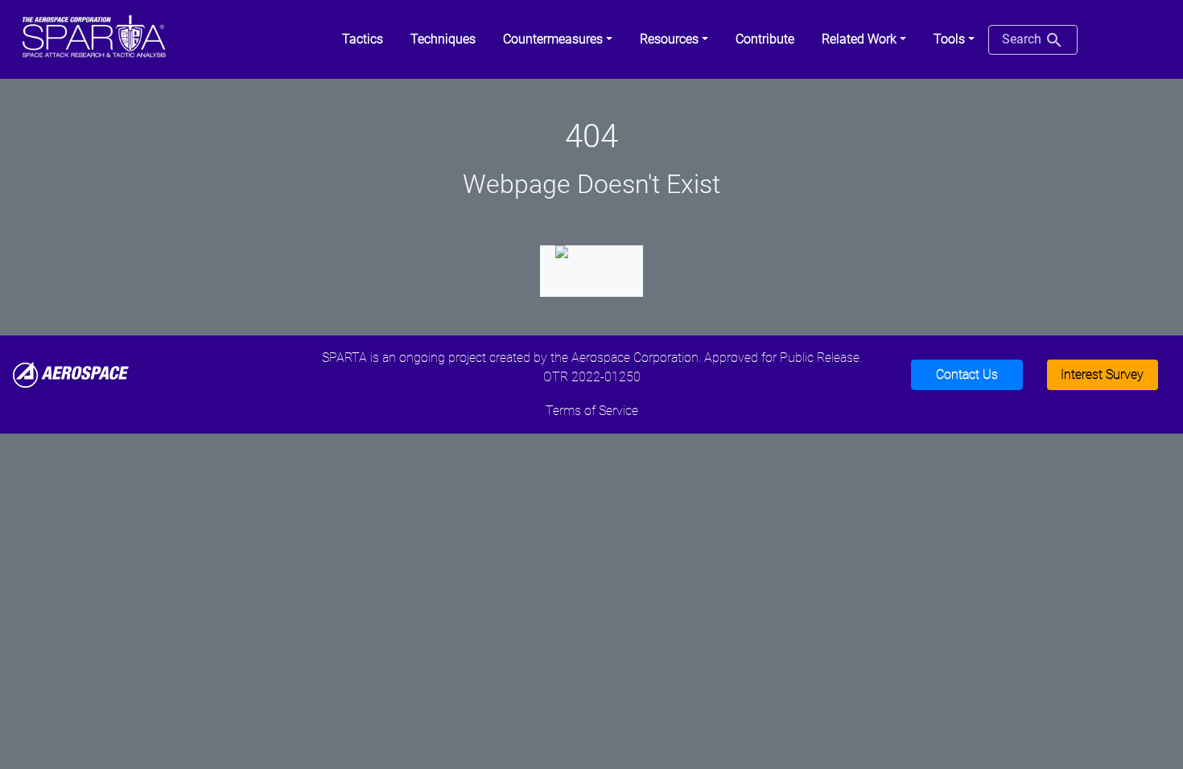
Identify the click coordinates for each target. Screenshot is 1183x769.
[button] (557, 39)
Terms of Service (592, 410)
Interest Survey (1102, 374)
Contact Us (967, 374)
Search (1023, 39)
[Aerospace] (71, 373)
